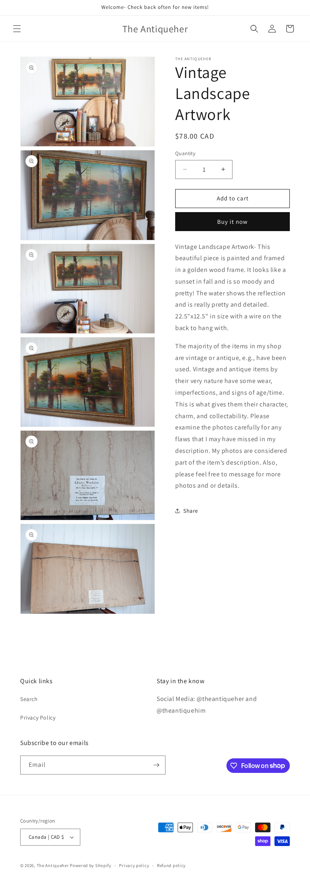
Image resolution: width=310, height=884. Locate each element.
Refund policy (171, 865)
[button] (17, 29)
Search (29, 699)
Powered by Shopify (90, 865)
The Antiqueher (53, 865)
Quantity (185, 153)
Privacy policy (134, 865)
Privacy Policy (37, 717)
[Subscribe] (156, 765)
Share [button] (190, 510)
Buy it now (232, 221)
